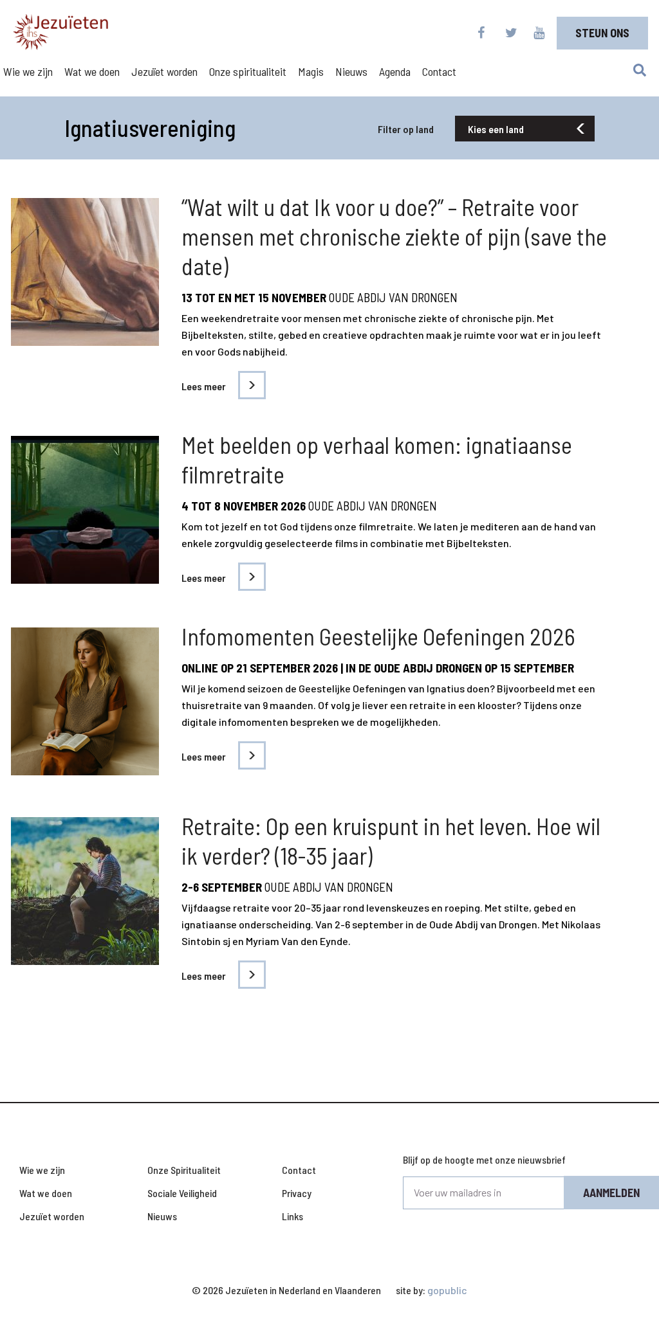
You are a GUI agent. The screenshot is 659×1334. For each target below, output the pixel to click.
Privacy (296, 1193)
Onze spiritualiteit (247, 71)
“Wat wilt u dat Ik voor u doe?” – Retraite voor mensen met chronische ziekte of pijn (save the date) (394, 236)
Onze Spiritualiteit (184, 1170)
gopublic (447, 1290)
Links (292, 1216)
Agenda (395, 71)
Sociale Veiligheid (182, 1193)
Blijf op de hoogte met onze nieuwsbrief (484, 1159)
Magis (311, 71)
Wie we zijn (28, 71)
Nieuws (351, 71)
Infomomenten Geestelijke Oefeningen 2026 (378, 636)
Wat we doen (92, 71)
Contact (439, 71)
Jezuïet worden (164, 71)
